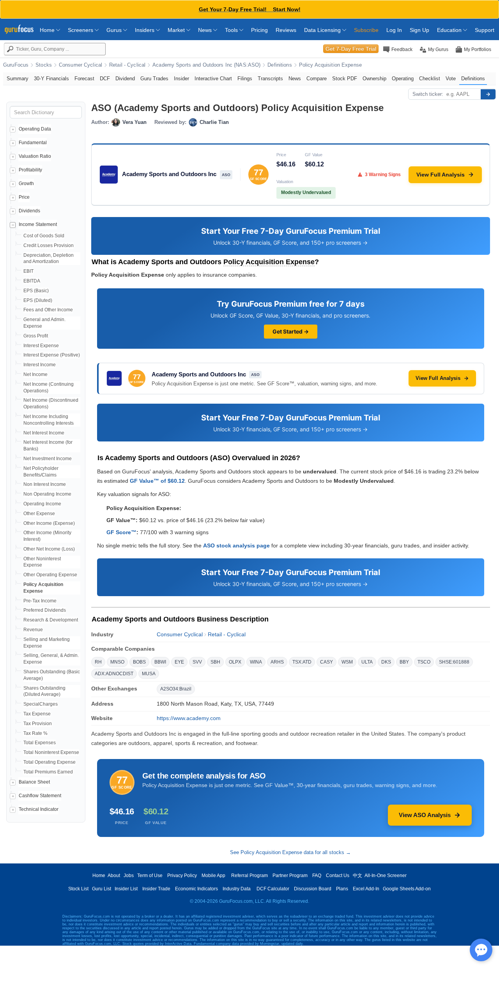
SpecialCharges (40, 704)
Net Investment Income (47, 458)
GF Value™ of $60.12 (157, 481)
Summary (17, 78)
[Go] (488, 94)
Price (24, 197)
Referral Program (249, 875)
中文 (357, 875)
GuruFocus (15, 65)
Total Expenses (39, 742)
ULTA (367, 662)
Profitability (30, 170)
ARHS (277, 662)
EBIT (28, 271)
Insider (181, 78)
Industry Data (237, 888)
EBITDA (31, 281)
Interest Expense (41, 345)
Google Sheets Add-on (407, 888)
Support (484, 30)
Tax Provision (37, 723)
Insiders (145, 30)
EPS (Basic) (36, 290)
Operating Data (35, 129)
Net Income (35, 374)
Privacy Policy (182, 875)
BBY (404, 662)
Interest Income (39, 364)
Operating (403, 78)
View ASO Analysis (425, 815)
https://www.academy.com (189, 718)
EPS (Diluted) (37, 300)
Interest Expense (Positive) (51, 355)
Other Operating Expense (50, 574)
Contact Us (337, 875)
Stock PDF (344, 78)
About (114, 875)
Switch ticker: (427, 94)
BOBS (139, 662)
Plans (342, 888)
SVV (197, 662)
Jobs (129, 875)
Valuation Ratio (35, 156)
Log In (394, 30)
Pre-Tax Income (40, 601)
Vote (451, 78)
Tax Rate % (35, 733)
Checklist (429, 78)
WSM (347, 662)
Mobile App (213, 875)
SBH (215, 662)
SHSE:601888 (454, 662)
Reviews (286, 30)
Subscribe (366, 30)
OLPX (235, 662)
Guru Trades (154, 78)
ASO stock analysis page (236, 545)
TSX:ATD (301, 662)
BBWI (160, 662)
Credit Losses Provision (48, 245)
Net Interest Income (43, 433)
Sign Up (419, 30)
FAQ (316, 875)
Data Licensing (323, 30)
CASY (326, 662)
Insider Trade (156, 888)
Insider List (126, 888)
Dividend (125, 78)
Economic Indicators (196, 888)
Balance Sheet (34, 782)
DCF (105, 78)
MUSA (149, 673)
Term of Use (150, 875)
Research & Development (50, 620)
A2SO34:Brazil (175, 689)
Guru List (101, 888)
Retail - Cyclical (127, 65)
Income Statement (38, 224)
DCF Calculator (273, 888)
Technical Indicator (38, 809)
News (205, 30)
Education (450, 30)
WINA (256, 662)
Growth (26, 183)
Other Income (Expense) (49, 523)
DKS (386, 662)
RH (98, 662)
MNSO (117, 662)
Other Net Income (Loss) (49, 549)
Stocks (43, 65)
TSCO (424, 662)
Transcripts (270, 78)
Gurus (114, 30)
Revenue (33, 629)
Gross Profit (35, 336)
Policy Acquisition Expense (330, 65)
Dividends (29, 211)
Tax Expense (37, 714)
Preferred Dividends (44, 610)
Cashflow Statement (40, 795)
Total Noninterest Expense (51, 752)
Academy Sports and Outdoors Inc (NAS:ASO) (206, 65)
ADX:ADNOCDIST (114, 673)
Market (177, 30)
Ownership (374, 78)
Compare (316, 78)
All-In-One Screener (386, 875)
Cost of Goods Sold (43, 235)
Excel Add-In (366, 888)
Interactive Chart (213, 78)
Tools (232, 30)
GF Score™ (121, 532)
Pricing (259, 30)
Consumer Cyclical (80, 65)
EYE (179, 662)
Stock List (78, 888)
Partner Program (290, 875)
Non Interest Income (44, 484)
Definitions (279, 65)
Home (48, 30)
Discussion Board (312, 888)
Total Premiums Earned (48, 772)
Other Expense (39, 513)
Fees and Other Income (48, 309)
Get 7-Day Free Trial (351, 49)
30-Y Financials (51, 78)
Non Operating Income (47, 494)
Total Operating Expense (49, 762)
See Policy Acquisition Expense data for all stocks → (290, 852)
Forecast (84, 78)
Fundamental (33, 142)
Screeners (81, 30)
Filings (244, 78)
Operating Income (42, 504)
